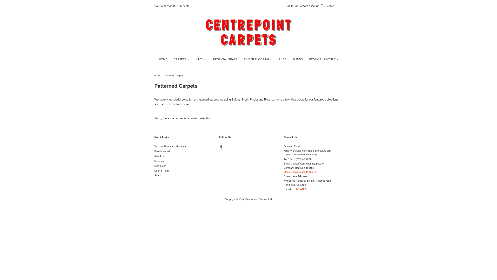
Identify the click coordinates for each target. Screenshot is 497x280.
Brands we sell (162, 151)
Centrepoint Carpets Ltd (258, 199)
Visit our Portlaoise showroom (170, 146)
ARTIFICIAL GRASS (225, 59)
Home (157, 75)
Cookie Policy (161, 170)
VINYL (200, 59)
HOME (163, 59)
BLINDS (298, 59)
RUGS (282, 59)
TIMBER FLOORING (257, 59)
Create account (309, 5)
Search (158, 175)
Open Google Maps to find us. (300, 172)
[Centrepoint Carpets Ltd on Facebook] (221, 147)
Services (159, 161)
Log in (289, 5)
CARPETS (180, 59)
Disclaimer (160, 166)
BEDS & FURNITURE (322, 59)
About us (159, 156)
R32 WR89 (301, 189)
